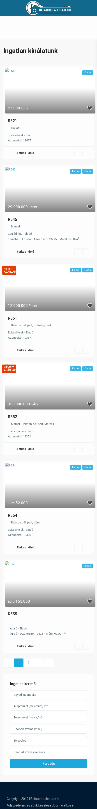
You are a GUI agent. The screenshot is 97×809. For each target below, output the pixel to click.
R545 (12, 219)
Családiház (15, 233)
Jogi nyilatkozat (63, 805)
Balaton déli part (21, 325)
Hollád (15, 128)
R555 (12, 614)
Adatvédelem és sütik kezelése (29, 805)
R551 (12, 318)
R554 (12, 515)
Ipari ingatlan (16, 431)
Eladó (29, 135)
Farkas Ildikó (25, 153)
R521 (12, 120)
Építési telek (16, 135)
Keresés (48, 763)
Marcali (16, 226)
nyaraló (12, 628)
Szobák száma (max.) (28, 729)
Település (20, 740)
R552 (12, 416)
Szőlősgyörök (43, 325)
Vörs (37, 522)
